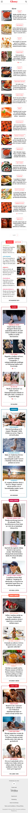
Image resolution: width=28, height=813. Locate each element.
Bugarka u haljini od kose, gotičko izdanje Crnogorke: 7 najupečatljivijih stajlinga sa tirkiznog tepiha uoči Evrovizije (14, 361)
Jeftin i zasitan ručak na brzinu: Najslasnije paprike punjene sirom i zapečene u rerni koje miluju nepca (14, 619)
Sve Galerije (14, 404)
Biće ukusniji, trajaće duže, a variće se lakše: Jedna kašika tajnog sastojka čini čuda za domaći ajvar (19, 154)
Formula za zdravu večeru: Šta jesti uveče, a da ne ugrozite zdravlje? (14, 645)
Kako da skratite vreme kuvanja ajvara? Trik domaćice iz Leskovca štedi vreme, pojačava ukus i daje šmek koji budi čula (19, 73)
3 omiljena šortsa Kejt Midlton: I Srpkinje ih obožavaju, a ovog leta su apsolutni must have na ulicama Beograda (14, 581)
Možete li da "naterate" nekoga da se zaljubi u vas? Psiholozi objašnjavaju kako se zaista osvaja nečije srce (13, 709)
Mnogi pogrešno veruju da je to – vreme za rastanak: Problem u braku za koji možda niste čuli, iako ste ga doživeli (14, 737)
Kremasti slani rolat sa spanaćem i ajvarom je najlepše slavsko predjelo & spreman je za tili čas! (19, 168)
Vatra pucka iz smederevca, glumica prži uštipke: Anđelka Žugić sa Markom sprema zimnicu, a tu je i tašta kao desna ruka (19, 57)
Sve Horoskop (14, 495)
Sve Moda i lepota (14, 590)
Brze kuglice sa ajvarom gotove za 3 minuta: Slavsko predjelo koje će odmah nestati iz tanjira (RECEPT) (20, 44)
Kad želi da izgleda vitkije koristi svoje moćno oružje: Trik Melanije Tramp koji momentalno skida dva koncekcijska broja (14, 553)
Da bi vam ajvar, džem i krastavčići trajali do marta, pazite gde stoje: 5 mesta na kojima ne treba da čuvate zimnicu (19, 100)
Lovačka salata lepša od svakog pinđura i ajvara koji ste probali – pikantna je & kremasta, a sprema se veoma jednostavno (19, 224)
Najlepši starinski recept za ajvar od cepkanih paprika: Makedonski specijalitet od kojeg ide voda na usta (19, 208)
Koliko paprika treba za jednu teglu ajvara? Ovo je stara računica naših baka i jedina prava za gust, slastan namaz (19, 17)
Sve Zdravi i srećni (14, 681)
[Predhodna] (10, 235)
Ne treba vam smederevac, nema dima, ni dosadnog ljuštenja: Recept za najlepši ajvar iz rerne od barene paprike (19, 87)
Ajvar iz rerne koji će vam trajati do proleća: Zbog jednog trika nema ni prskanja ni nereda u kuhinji (19, 127)
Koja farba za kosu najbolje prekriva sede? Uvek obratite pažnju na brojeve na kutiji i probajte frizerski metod (9, 282)
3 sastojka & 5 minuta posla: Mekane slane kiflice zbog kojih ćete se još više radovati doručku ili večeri (19, 181)
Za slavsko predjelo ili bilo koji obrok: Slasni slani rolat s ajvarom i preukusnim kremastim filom (19, 195)
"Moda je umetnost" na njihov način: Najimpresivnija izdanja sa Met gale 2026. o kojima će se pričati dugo (14, 392)
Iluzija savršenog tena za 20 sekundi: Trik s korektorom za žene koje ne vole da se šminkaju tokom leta (9, 293)
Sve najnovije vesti (14, 300)
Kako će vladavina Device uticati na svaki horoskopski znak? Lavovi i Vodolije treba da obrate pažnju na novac (14, 459)
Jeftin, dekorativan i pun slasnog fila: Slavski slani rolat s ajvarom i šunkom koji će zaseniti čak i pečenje (19, 30)
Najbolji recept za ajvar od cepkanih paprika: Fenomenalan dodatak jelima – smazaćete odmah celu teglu (19, 114)
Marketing (14, 799)
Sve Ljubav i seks (14, 774)
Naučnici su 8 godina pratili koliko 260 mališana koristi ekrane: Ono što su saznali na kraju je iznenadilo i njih (9, 249)
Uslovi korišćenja (14, 802)
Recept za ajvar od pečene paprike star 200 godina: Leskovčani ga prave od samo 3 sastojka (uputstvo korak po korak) (19, 141)
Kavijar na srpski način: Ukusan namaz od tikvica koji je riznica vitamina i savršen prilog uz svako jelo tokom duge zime (14, 672)
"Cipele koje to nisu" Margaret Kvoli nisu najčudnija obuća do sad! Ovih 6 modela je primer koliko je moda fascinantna (14, 331)
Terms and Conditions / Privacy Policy (14, 806)
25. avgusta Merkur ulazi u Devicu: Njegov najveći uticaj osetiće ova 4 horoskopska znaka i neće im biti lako (14, 486)
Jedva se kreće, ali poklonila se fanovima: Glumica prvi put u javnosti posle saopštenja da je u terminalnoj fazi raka (9, 271)
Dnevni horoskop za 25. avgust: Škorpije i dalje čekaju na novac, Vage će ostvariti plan (9, 260)
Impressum (14, 796)
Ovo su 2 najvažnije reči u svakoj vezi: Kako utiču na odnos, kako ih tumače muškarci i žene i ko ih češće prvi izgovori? (14, 765)
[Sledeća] (17, 235)
